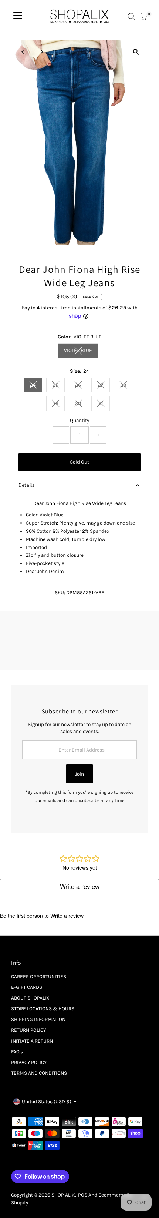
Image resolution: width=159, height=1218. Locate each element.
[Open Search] (131, 16)
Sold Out (79, 462)
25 (59, 386)
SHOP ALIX (63, 1195)
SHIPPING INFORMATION (38, 1019)
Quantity (79, 420)
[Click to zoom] (136, 51)
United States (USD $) (46, 1101)
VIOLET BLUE (81, 351)
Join (79, 774)
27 (104, 386)
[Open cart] (144, 16)
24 (36, 386)
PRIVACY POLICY (29, 1062)
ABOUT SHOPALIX (30, 998)
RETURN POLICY (28, 1030)
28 (126, 386)
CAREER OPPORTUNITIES (38, 976)
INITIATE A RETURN (32, 1041)
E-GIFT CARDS (26, 987)
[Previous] (23, 51)
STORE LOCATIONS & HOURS (42, 1008)
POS (82, 1195)
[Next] (41, 51)
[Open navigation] (17, 16)
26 (81, 386)
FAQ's (17, 1051)
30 (81, 404)
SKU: (60, 592)
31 (104, 404)
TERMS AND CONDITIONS (39, 1073)
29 (59, 404)
